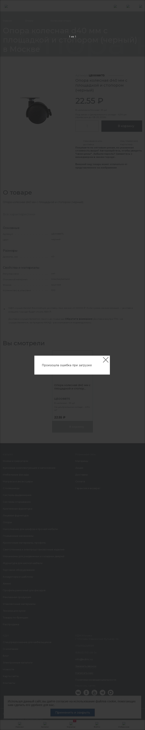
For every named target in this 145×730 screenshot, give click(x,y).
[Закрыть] (106, 360)
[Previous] (9, 365)
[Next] (136, 365)
